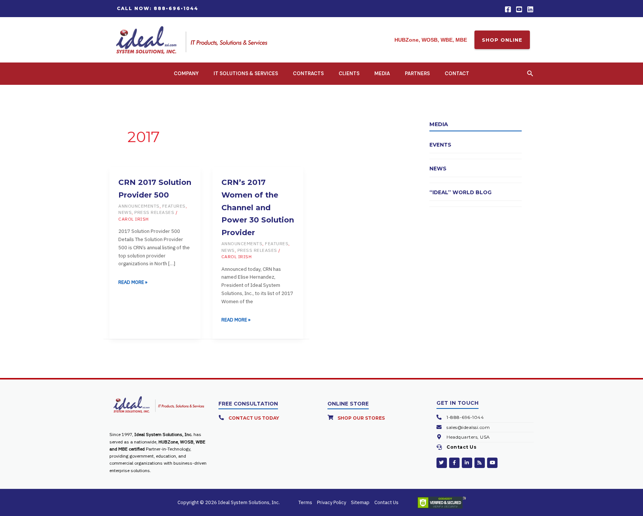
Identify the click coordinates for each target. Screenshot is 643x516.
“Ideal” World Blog (460, 192)
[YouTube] (519, 9)
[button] (157, 8)
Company (186, 73)
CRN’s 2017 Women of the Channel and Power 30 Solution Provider (257, 207)
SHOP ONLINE (502, 40)
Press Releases (154, 212)
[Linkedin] (530, 9)
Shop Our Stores (361, 418)
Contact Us (461, 447)
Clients (349, 73)
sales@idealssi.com (468, 427)
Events (440, 145)
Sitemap (360, 502)
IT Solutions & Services (246, 73)
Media (382, 73)
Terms (305, 502)
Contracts (308, 73)
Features (174, 206)
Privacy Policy (331, 502)
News (125, 212)
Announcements (139, 206)
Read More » (132, 281)
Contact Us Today (253, 418)
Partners (417, 73)
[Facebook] (508, 9)
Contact (457, 73)
